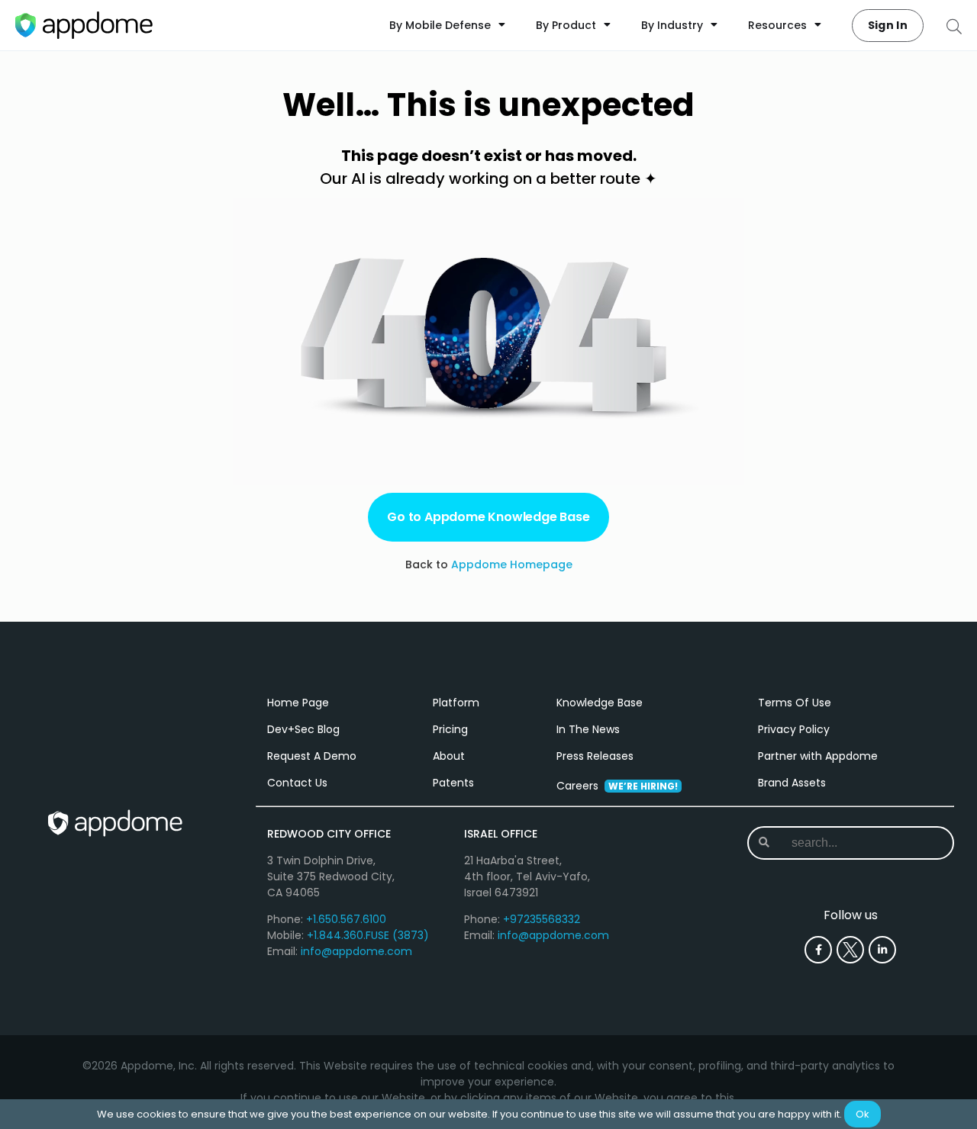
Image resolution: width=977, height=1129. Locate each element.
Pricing (450, 729)
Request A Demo (311, 756)
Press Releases (595, 756)
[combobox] (850, 843)
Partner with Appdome (818, 756)
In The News (588, 729)
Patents (453, 782)
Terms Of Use (794, 702)
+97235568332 (541, 919)
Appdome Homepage (511, 564)
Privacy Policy (794, 729)
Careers (617, 785)
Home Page (298, 702)
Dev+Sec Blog (303, 729)
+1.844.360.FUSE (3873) (368, 935)
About (449, 756)
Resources (777, 25)
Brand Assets (792, 782)
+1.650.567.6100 (346, 919)
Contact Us (297, 782)
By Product (566, 25)
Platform (456, 702)
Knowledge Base (599, 702)
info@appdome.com (356, 951)
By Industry (672, 25)
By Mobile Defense (440, 25)
